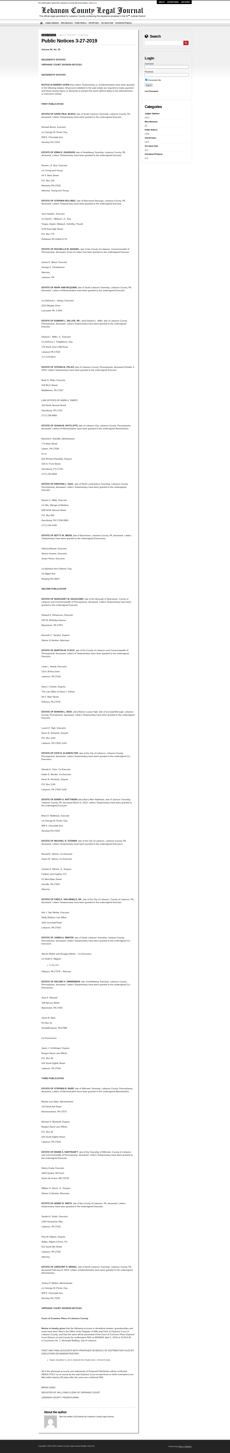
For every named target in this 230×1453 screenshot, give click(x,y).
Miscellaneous (67, 23)
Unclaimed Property (123, 23)
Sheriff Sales (94, 23)
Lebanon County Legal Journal (41, 23)
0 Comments (83, 35)
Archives (185, 2)
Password (149, 72)
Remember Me (154, 80)
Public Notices (81, 23)
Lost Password (151, 91)
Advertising (173, 2)
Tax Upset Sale (107, 23)
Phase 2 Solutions (185, 1446)
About (162, 2)
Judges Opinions (52, 23)
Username (149, 64)
